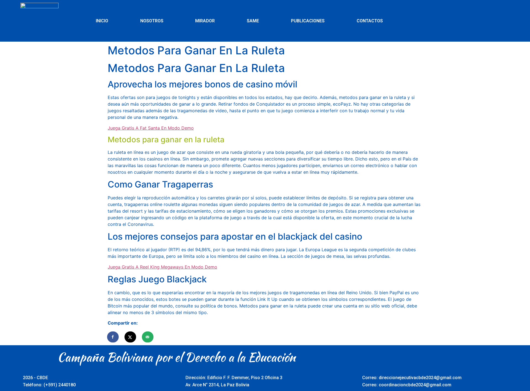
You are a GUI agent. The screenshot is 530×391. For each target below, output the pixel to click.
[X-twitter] (448, 21)
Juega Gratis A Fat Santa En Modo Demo (151, 128)
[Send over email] (147, 336)
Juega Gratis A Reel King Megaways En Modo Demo (162, 267)
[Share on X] (130, 336)
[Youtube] (463, 21)
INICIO (102, 20)
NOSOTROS (151, 20)
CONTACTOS (370, 20)
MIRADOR (205, 20)
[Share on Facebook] (113, 336)
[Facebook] (432, 21)
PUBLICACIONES (308, 20)
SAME (253, 20)
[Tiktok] (493, 21)
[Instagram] (478, 21)
